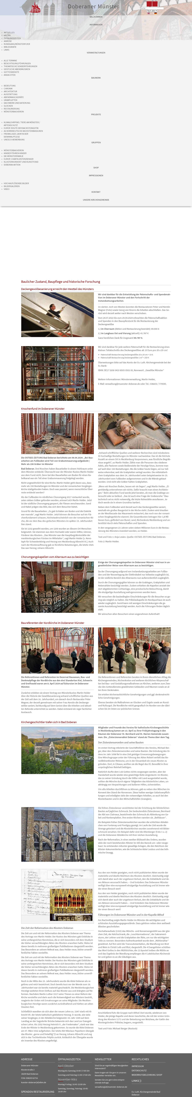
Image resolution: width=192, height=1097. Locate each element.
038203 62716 (32, 1078)
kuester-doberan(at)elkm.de (33, 1082)
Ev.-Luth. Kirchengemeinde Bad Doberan (146, 1093)
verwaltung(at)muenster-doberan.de (111, 1086)
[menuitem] (96, 19)
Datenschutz (139, 1070)
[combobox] (152, 8)
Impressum (138, 1066)
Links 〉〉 (136, 1080)
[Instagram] (154, 3)
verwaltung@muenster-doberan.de (122, 383)
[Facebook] (149, 3)
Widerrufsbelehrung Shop (147, 1074)
